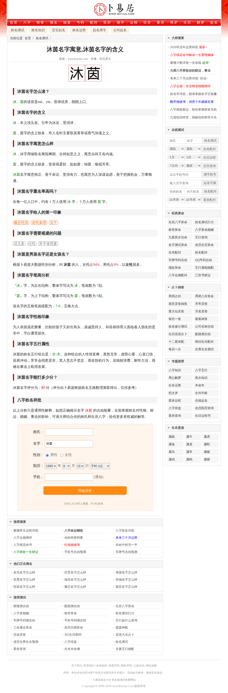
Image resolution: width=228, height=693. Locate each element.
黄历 (161, 22)
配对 (94, 22)
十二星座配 (176, 341)
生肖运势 (175, 385)
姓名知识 (38, 30)
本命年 (199, 385)
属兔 (172, 444)
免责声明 (114, 665)
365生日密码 (72, 634)
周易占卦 (175, 296)
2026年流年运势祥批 (188, 47)
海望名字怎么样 (126, 572)
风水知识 (201, 378)
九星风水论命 (178, 237)
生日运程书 (203, 415)
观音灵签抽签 (178, 303)
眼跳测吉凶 (72, 606)
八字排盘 (70, 642)
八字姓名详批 (125, 530)
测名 (54, 22)
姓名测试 (17, 30)
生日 (187, 22)
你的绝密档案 (73, 537)
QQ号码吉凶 (203, 260)
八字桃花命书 (22, 545)
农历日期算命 (73, 627)
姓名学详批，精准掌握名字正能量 (193, 94)
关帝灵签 (201, 303)
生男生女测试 (204, 349)
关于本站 (76, 665)
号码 (81, 22)
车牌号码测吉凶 (24, 620)
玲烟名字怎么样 (126, 579)
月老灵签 (201, 311)
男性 (53, 455)
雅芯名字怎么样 (75, 586)
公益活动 (139, 665)
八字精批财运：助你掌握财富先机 (193, 109)
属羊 (189, 452)
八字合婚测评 (22, 537)
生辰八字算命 (125, 606)
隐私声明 (126, 665)
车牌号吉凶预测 (126, 552)
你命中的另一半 (126, 545)
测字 (121, 22)
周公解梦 (175, 378)
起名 (214, 22)
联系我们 (89, 665)
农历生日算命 (204, 245)
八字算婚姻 (21, 613)
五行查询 (201, 237)
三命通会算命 (22, 627)
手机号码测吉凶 (75, 620)
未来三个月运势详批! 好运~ (189, 78)
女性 (68, 455)
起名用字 (99, 30)
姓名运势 (79, 30)
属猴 (207, 452)
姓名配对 (201, 252)
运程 (134, 22)
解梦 (201, 22)
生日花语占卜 (178, 334)
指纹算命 (175, 267)
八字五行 (201, 370)
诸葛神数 (122, 627)
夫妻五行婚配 (125, 649)
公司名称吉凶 (204, 326)
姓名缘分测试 (178, 326)
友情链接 (101, 665)
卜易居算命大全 (101, 679)
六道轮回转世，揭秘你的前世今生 (193, 117)
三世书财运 (203, 275)
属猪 (207, 459)
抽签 (67, 22)
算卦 (107, 22)
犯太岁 (173, 393)
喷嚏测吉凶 (21, 606)
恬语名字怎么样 (24, 586)
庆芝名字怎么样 (75, 572)
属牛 (189, 436)
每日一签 (175, 319)
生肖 (147, 22)
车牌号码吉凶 (178, 260)
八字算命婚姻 (204, 229)
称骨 (41, 22)
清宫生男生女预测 (25, 642)
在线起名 (201, 400)
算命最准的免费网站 (124, 679)
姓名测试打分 (125, 613)
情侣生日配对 (204, 341)
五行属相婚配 (204, 267)
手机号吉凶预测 (75, 552)
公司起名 (120, 30)
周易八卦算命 (204, 296)
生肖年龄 (201, 393)
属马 (172, 452)
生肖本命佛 (72, 649)
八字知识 (175, 370)
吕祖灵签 (19, 634)
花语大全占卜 (125, 634)
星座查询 (19, 649)
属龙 (189, 444)
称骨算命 (70, 613)
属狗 (189, 459)
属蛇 (207, 444)
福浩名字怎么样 (75, 579)
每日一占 (175, 349)
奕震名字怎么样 (24, 579)
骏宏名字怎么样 (126, 586)
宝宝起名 (58, 30)
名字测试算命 (178, 245)
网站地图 (151, 665)
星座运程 (175, 400)
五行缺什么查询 (126, 620)
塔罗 (174, 22)
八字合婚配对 (178, 275)
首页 (14, 22)
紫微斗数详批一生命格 (190, 62)
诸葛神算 (201, 319)
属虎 (207, 436)
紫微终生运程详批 (25, 530)
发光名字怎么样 (24, 572)
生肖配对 (175, 252)
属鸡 (172, 459)
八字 (27, 22)
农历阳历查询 (204, 408)
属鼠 (172, 436)
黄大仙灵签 (176, 311)
